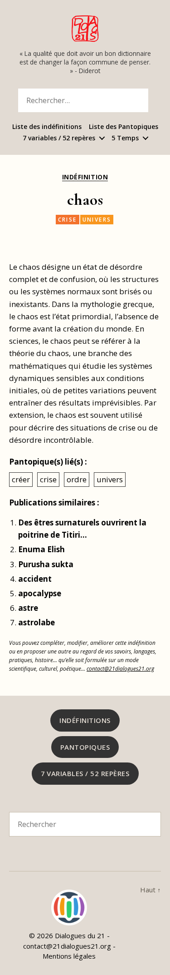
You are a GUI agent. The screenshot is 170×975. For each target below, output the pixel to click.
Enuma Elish (41, 549)
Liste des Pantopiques (123, 127)
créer (21, 479)
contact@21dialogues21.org (120, 668)
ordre (77, 479)
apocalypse (39, 593)
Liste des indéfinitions (47, 127)
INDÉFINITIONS (85, 720)
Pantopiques (85, 747)
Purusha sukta (45, 564)
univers (97, 219)
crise (67, 219)
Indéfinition (85, 177)
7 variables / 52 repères (59, 138)
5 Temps (125, 138)
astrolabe (36, 622)
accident (35, 579)
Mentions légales (69, 955)
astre (28, 608)
